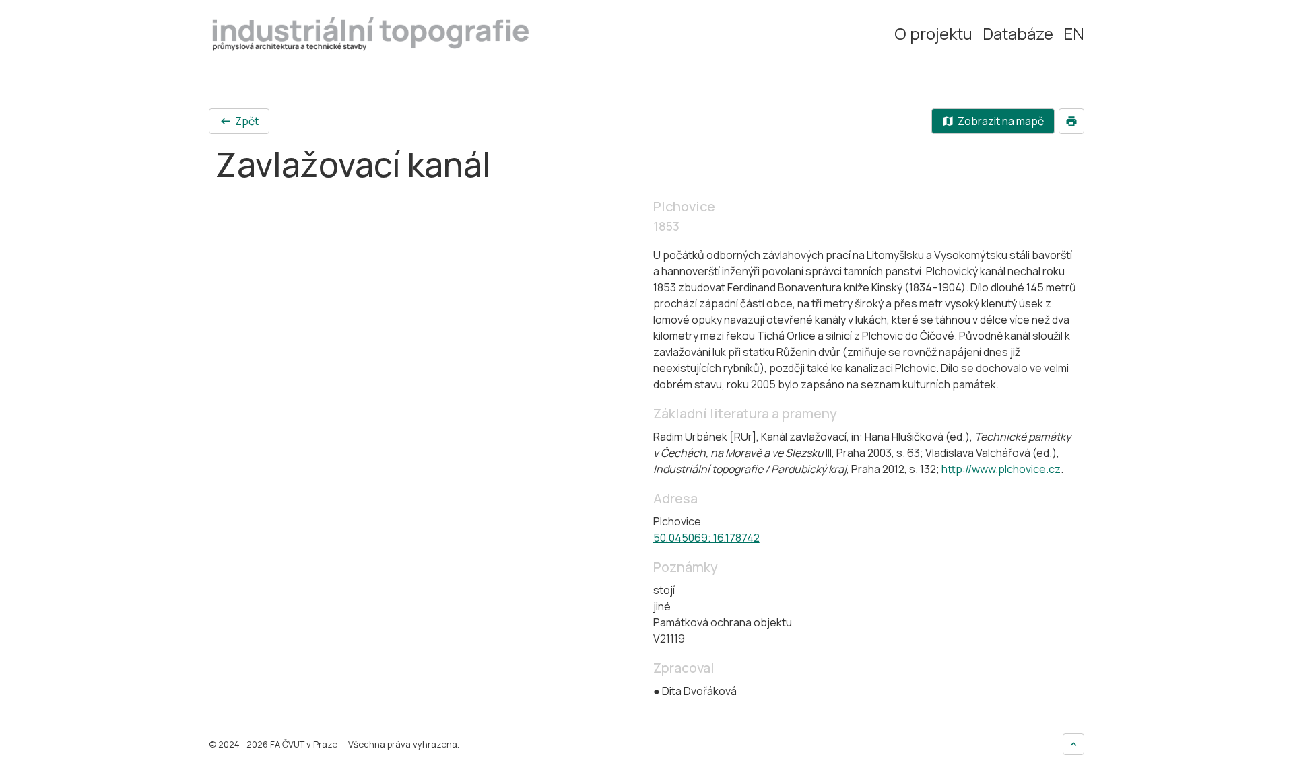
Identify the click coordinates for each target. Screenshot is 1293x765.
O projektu (933, 33)
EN (1073, 33)
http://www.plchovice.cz (1001, 469)
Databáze (1018, 33)
